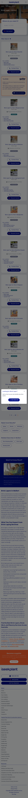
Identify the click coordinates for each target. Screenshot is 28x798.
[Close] (24, 391)
